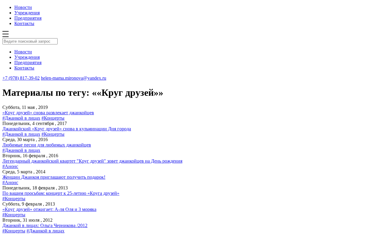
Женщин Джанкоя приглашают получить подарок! (53, 177)
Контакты (24, 23)
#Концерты (52, 118)
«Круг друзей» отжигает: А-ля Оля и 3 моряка (49, 209)
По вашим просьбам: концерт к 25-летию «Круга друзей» (60, 193)
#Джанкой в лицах (21, 118)
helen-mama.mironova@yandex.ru (73, 78)
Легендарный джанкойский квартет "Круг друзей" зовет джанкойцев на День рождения (92, 160)
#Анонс (10, 166)
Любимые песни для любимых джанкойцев (46, 144)
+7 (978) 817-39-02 (21, 78)
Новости (23, 7)
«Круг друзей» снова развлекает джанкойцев (48, 112)
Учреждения (27, 12)
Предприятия (27, 18)
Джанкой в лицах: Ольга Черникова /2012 (44, 225)
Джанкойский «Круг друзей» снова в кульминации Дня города (66, 128)
